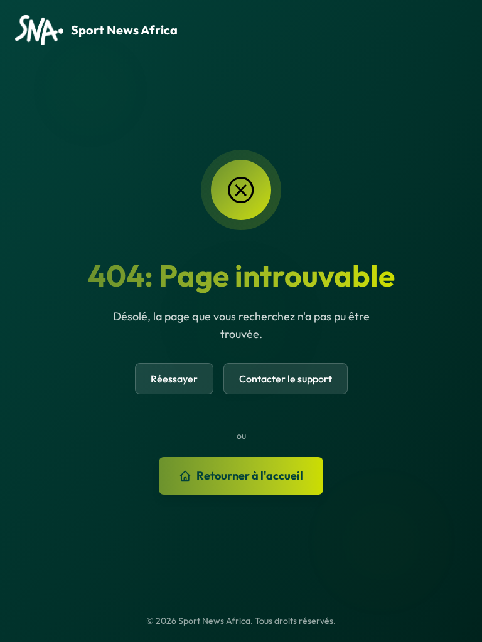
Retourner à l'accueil (249, 475)
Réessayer (174, 378)
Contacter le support (285, 378)
